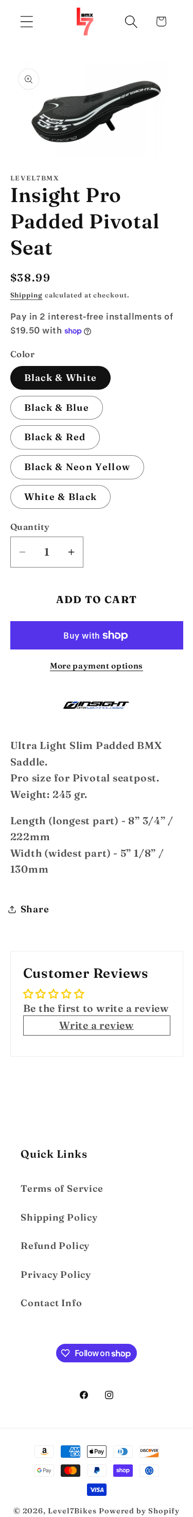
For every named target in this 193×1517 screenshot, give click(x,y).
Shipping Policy (59, 1217)
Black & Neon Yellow (77, 467)
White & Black (60, 497)
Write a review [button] (96, 1025)
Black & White (60, 378)
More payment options (96, 666)
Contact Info (51, 1303)
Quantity (30, 526)
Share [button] (35, 909)
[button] (26, 21)
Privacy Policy (56, 1274)
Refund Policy (55, 1246)
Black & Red (55, 437)
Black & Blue (57, 407)
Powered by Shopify (139, 1510)
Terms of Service (62, 1188)
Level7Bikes (72, 1510)
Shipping (26, 295)
